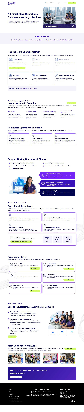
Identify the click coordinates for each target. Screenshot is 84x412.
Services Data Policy (13, 398)
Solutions (52, 2)
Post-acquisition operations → (17, 68)
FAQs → (12, 336)
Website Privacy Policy (14, 396)
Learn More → (71, 102)
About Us (65, 2)
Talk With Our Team (16, 376)
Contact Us (72, 2)
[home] (11, 3)
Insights (58, 2)
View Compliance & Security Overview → (21, 241)
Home (46, 2)
